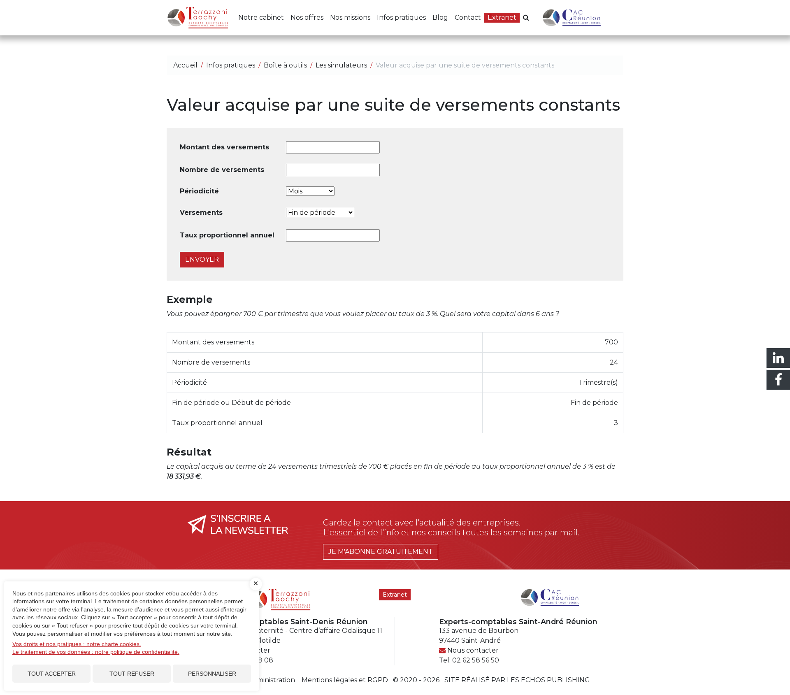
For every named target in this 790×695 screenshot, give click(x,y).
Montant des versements (224, 147)
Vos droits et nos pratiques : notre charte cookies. (76, 644)
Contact (468, 17)
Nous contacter (473, 650)
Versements (201, 212)
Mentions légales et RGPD (345, 680)
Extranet (502, 17)
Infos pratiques (401, 17)
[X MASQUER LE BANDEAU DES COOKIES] (256, 583)
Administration (271, 680)
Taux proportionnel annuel (227, 235)
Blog (440, 17)
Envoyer (202, 259)
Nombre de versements (222, 170)
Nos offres (306, 17)
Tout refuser (131, 673)
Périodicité (199, 191)
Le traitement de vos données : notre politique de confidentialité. (95, 652)
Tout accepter (52, 673)
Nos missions (350, 17)
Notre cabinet (261, 17)
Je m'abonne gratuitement (380, 552)
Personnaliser (212, 673)
